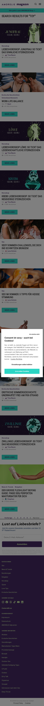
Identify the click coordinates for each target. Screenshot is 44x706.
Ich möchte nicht (34, 334)
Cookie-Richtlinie (16, 359)
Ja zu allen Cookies (22, 371)
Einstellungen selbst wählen (22, 364)
